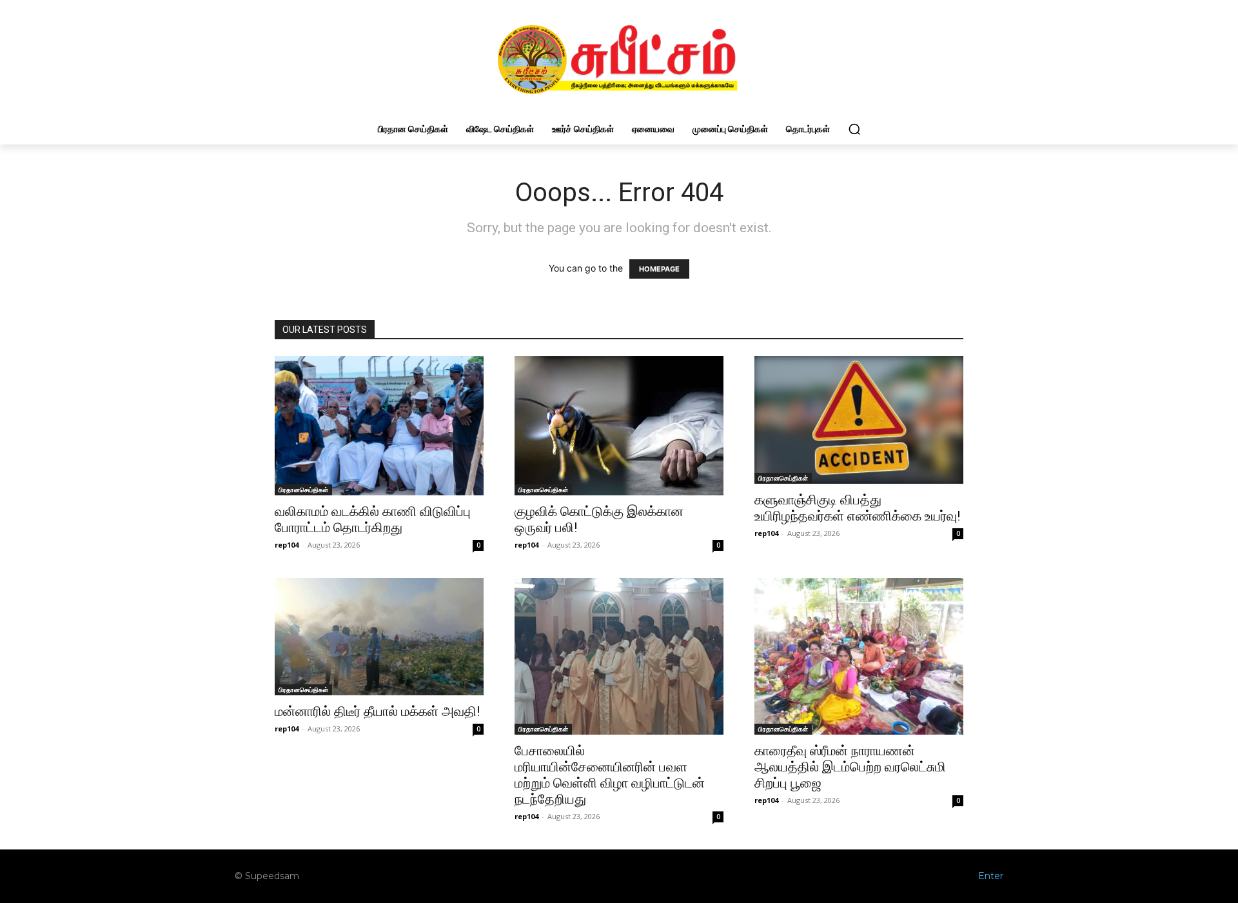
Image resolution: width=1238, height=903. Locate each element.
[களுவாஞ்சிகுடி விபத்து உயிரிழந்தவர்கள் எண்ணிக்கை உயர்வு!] (858, 420)
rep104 (287, 545)
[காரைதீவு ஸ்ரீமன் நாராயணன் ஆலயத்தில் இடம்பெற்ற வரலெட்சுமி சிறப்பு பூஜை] (858, 656)
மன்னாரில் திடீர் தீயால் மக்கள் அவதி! (377, 711)
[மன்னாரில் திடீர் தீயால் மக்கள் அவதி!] (379, 637)
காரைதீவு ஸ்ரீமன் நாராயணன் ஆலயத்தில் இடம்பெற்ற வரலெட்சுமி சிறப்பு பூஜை (850, 767)
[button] (854, 129)
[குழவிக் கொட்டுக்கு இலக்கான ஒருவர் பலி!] (619, 425)
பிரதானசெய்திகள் (303, 489)
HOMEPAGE (659, 268)
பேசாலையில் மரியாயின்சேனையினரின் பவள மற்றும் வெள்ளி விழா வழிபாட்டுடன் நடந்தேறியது (610, 775)
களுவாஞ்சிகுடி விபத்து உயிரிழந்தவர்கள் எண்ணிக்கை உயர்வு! (857, 508)
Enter (990, 876)
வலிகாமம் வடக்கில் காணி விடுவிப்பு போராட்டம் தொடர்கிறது (373, 519)
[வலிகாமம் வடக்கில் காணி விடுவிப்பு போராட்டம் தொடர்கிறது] (379, 425)
